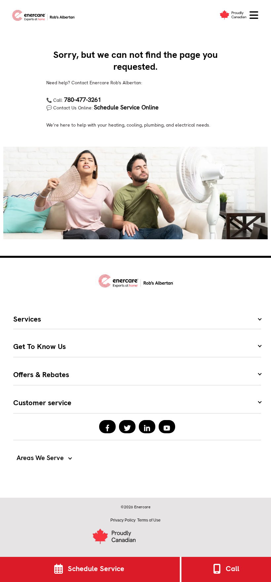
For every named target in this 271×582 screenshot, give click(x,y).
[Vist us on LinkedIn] (147, 426)
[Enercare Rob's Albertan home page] (45, 15)
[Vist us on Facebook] (107, 426)
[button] (254, 15)
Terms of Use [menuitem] (149, 520)
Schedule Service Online (126, 107)
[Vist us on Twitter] (127, 426)
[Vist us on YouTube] (167, 426)
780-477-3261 (82, 99)
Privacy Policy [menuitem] (123, 520)
